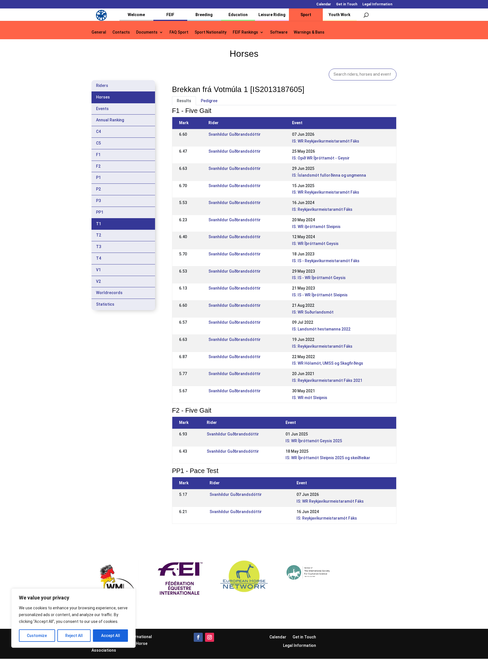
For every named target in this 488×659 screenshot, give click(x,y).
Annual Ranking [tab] (110, 120)
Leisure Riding (272, 14)
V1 (98, 270)
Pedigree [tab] (209, 100)
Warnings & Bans (309, 32)
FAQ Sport (178, 32)
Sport (305, 14)
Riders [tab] (102, 85)
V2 (98, 281)
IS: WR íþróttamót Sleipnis (316, 226)
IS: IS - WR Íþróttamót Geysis (319, 277)
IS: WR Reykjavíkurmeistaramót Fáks (325, 141)
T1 (98, 224)
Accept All (110, 635)
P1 (98, 177)
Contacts (121, 32)
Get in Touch (346, 4)
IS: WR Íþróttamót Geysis (315, 243)
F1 (98, 154)
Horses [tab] (103, 97)
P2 (98, 189)
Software (278, 32)
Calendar (323, 4)
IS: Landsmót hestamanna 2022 (321, 329)
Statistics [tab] (105, 304)
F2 (98, 166)
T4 (98, 258)
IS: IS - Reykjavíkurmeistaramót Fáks (326, 261)
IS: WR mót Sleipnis (309, 397)
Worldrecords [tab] (109, 292)
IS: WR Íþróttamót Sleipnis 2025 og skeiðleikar (328, 458)
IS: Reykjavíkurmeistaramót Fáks (322, 209)
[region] (73, 618)
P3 (98, 200)
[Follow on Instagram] (209, 637)
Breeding (204, 14)
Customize (37, 635)
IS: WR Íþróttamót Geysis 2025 (314, 441)
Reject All (74, 635)
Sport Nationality (210, 32)
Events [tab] (102, 108)
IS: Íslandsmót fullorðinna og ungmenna (329, 175)
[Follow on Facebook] (198, 637)
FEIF (170, 14)
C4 (98, 131)
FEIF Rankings (245, 32)
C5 (98, 143)
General (98, 32)
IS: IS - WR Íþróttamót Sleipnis (320, 295)
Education (238, 14)
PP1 (99, 212)
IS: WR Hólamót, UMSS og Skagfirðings (327, 363)
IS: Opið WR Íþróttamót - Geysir (321, 158)
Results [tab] (184, 100)
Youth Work (339, 14)
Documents (147, 32)
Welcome (136, 14)
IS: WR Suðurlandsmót (313, 312)
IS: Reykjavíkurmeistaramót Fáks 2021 (327, 380)
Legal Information (377, 4)
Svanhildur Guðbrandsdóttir (234, 134)
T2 (98, 235)
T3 (98, 246)
